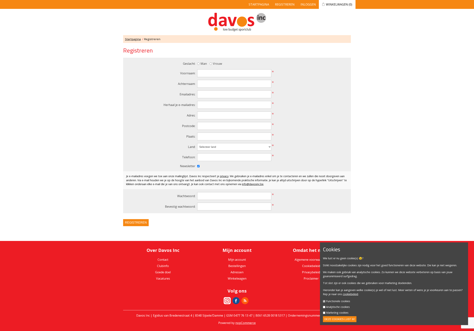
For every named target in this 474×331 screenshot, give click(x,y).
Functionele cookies (338, 301)
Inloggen (308, 4)
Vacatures (163, 278)
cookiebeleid (350, 294)
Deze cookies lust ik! (339, 319)
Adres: (191, 115)
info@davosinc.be (252, 184)
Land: (191, 147)
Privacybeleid (311, 272)
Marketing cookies (337, 312)
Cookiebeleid (311, 266)
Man (204, 64)
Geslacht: (189, 64)
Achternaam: (186, 84)
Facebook (236, 300)
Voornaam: (187, 73)
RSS (244, 300)
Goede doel (163, 272)
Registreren (285, 4)
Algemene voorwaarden (311, 260)
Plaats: (190, 136)
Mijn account (237, 260)
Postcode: (188, 126)
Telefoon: (188, 157)
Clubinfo (163, 266)
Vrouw (217, 64)
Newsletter (187, 166)
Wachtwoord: (186, 196)
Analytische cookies (338, 307)
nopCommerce (245, 323)
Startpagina (259, 4)
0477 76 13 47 (242, 315)
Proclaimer (311, 278)
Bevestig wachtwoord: (180, 207)
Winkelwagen (237, 278)
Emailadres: (187, 94)
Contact (163, 260)
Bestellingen (237, 266)
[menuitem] (163, 266)
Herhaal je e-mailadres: (179, 105)
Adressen (237, 272)
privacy (224, 176)
